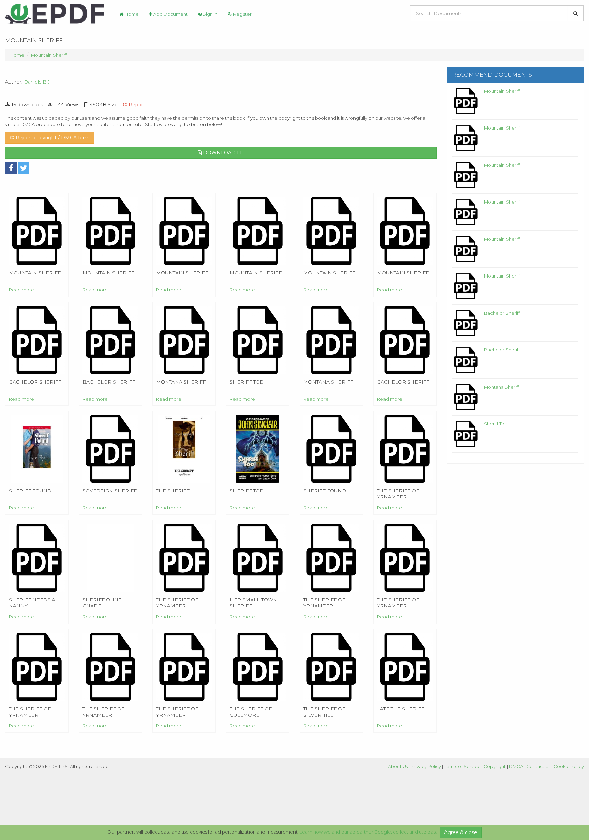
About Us (398, 766)
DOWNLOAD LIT (223, 153)
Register (242, 14)
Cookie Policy (569, 766)
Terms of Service (462, 766)
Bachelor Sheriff (502, 313)
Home (131, 14)
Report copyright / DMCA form (52, 138)
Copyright (495, 766)
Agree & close (460, 832)
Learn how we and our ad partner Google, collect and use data (369, 832)
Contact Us (538, 766)
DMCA (516, 766)
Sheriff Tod (496, 423)
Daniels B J (37, 82)
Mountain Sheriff (49, 55)
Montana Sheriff (501, 387)
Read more (21, 289)
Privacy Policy (426, 766)
